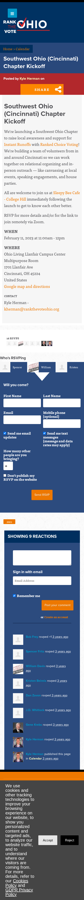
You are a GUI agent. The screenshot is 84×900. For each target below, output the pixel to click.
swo (9, 521)
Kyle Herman (30, 78)
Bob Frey (32, 637)
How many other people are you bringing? (17, 454)
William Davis (35, 666)
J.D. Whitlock (35, 710)
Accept (48, 840)
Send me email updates (17, 435)
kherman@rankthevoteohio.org (31, 309)
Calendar (23, 48)
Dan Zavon (33, 695)
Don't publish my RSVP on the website (20, 477)
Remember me (28, 595)
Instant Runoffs (17, 144)
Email (8, 412)
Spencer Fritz (35, 651)
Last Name (52, 396)
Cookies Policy (16, 883)
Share (42, 89)
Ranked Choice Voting (59, 144)
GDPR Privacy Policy (19, 892)
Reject (69, 840)
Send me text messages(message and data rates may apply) (58, 439)
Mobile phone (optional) (54, 414)
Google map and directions (27, 286)
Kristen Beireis (36, 681)
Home (9, 48)
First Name (12, 396)
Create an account (56, 617)
